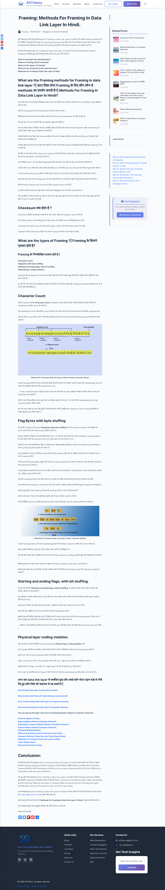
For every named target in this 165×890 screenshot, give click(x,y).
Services (66, 4)
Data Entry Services (98, 853)
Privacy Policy (23, 886)
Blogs (87, 4)
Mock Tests (132, 4)
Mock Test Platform (98, 849)
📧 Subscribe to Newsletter (130, 215)
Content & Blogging (98, 845)
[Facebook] (19, 860)
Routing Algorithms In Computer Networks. (133, 48)
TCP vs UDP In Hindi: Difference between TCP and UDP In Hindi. (132, 71)
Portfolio (68, 845)
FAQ (91, 862)
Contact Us (97, 4)
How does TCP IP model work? (132, 38)
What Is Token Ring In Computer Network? (132, 119)
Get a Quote (113, 4)
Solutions (77, 4)
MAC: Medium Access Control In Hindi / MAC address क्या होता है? (133, 60)
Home (56, 4)
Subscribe (131, 867)
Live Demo (68, 849)
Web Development (98, 840)
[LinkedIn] (31, 860)
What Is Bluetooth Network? (131, 109)
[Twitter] (25, 860)
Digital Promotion (97, 857)
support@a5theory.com (30, 794)
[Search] (145, 4)
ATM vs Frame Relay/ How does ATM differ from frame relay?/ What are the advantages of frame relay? (133, 96)
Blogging (47, 32)
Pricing (67, 853)
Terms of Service (39, 886)
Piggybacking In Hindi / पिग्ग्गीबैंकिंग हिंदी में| (132, 83)
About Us (68, 857)
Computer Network (60, 32)
